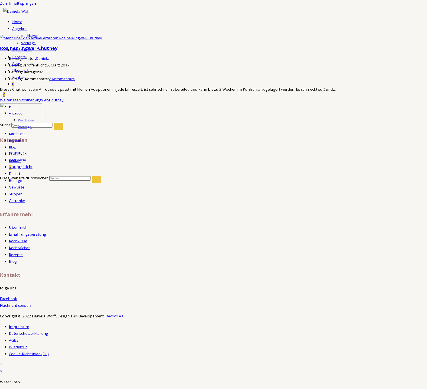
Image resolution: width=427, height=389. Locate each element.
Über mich (16, 154)
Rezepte (15, 140)
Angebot (15, 113)
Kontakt (15, 160)
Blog (12, 147)
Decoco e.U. (115, 316)
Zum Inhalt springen (18, 3)
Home (13, 106)
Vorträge (25, 126)
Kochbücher (18, 133)
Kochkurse (26, 120)
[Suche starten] (96, 179)
